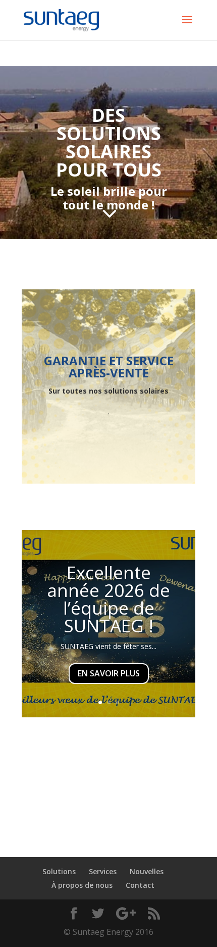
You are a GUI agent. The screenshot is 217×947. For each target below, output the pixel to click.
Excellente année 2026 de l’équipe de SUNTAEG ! (108, 599)
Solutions (59, 871)
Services (103, 871)
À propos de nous (82, 885)
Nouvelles (147, 871)
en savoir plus (109, 673)
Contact (140, 885)
